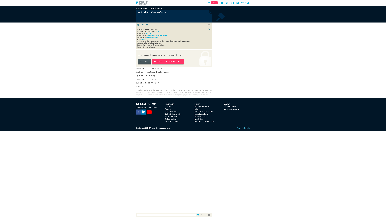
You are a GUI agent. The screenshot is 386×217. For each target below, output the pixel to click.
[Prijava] (248, 3)
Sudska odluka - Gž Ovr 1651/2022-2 (151, 12)
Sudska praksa (142, 8)
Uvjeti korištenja (171, 112)
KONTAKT (227, 104)
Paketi (197, 109)
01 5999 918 (231, 106)
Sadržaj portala (170, 119)
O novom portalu (200, 117)
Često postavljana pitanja (204, 112)
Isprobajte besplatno (168, 62)
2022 (157, 31)
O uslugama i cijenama (202, 106)
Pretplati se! (199, 119)
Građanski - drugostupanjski (157, 35)
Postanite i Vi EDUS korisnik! (204, 122)
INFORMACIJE (169, 104)
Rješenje (149, 33)
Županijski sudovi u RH (157, 8)
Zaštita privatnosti (172, 117)
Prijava (243, 3)
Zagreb (143, 39)
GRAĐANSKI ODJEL (152, 37)
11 (154, 31)
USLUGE (197, 104)
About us (168, 109)
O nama (168, 106)
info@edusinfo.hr (233, 110)
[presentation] (138, 25)
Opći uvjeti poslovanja (173, 114)
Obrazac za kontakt (172, 122)
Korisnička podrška (201, 114)
